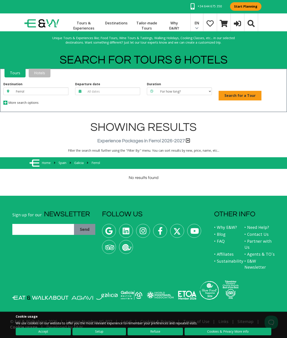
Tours (15, 72)
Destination (12, 84)
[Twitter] (177, 232)
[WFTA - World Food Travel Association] (160, 295)
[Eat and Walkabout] (40, 298)
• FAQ (219, 241)
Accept (43, 331)
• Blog (220, 234)
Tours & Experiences (83, 26)
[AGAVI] (82, 298)
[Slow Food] (126, 249)
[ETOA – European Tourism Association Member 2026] (187, 295)
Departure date (87, 84)
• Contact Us (256, 234)
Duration (154, 84)
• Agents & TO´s (259, 254)
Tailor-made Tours (146, 26)
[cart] (223, 23)
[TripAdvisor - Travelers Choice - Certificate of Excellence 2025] (230, 290)
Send (84, 229)
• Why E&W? (225, 227)
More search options (23, 102)
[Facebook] (160, 232)
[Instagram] (143, 232)
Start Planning (245, 6)
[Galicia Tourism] (107, 296)
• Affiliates (224, 254)
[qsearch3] (251, 23)
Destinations (116, 23)
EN (197, 23)
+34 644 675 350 (209, 6)
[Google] (109, 232)
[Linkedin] (126, 232)
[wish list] (210, 23)
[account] (237, 23)
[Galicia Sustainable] (131, 295)
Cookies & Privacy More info (228, 331)
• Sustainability (228, 261)
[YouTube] (194, 232)
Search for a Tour (240, 95)
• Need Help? (256, 227)
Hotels (39, 72)
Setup (99, 331)
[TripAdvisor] (109, 249)
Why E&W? (174, 26)
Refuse (155, 331)
